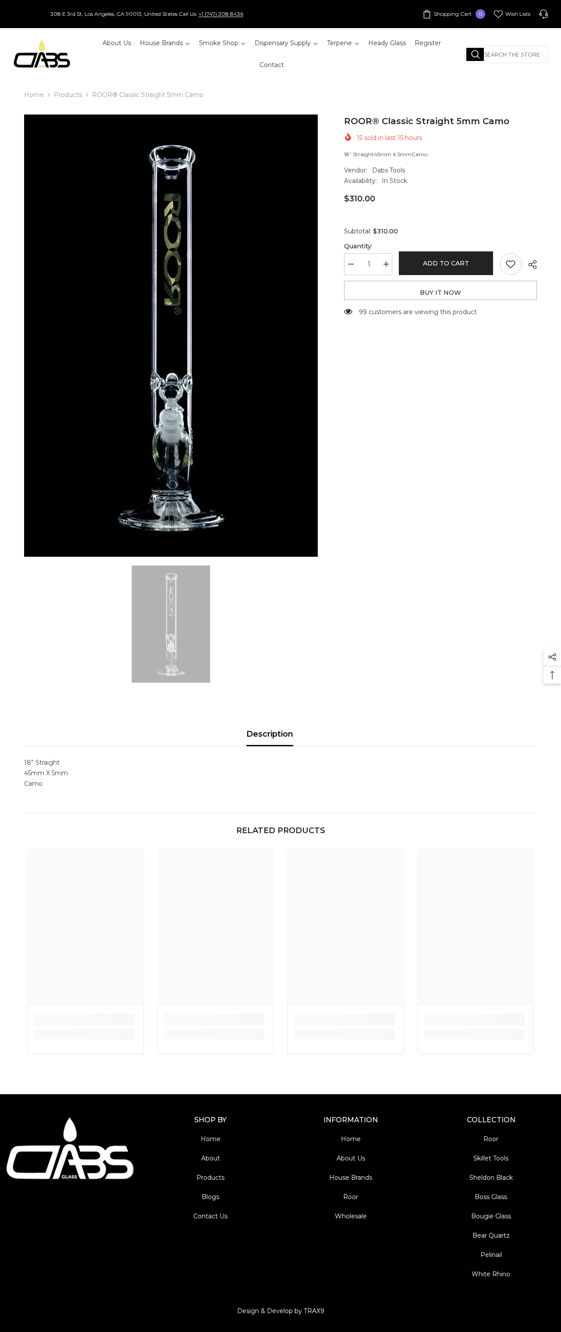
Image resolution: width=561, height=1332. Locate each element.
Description (269, 734)
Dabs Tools (388, 170)
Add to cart (446, 263)
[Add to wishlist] (511, 264)
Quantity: (358, 246)
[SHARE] (529, 264)
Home (34, 95)
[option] (171, 336)
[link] (84, 1019)
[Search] (506, 54)
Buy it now (440, 293)
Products (68, 95)
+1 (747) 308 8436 (221, 14)
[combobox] (506, 54)
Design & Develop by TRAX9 (280, 1311)
